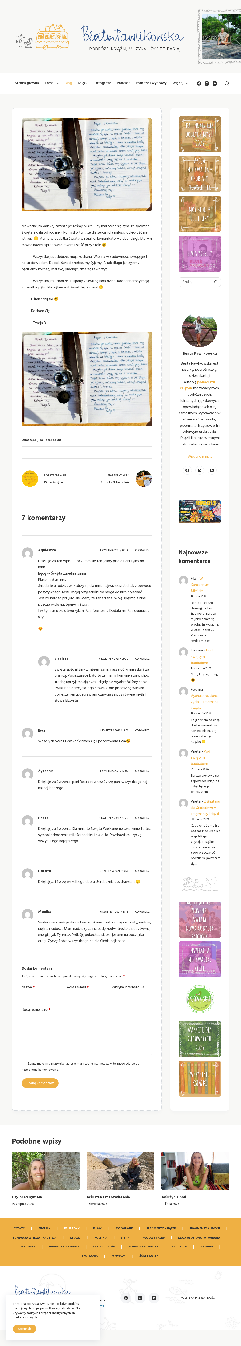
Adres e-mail (78, 987)
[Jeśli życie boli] (195, 1171)
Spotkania (90, 1256)
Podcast (123, 83)
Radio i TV (179, 1246)
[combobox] (195, 282)
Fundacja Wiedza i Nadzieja (34, 1237)
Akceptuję (25, 1328)
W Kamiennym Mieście (200, 585)
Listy (125, 1237)
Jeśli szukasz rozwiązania (108, 1197)
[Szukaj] (227, 83)
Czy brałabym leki (27, 1197)
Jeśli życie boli (173, 1197)
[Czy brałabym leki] (46, 1171)
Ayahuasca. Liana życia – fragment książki (204, 702)
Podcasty (28, 1246)
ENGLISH (44, 1228)
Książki (83, 83)
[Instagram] (207, 83)
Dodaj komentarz (36, 1010)
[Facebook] (199, 83)
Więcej (178, 83)
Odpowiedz (142, 550)
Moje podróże (104, 1246)
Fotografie (102, 83)
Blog (68, 83)
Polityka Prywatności (198, 1298)
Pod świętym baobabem (202, 656)
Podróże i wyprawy (151, 83)
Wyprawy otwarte (143, 1246)
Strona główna (27, 83)
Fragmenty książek (161, 1228)
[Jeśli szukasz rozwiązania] (120, 1171)
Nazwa (28, 987)
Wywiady (118, 1256)
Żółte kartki (149, 1256)
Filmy (97, 1228)
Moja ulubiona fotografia (199, 1237)
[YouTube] (215, 83)
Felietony (72, 1228)
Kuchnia (100, 1237)
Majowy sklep (154, 1237)
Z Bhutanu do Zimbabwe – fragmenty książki (205, 808)
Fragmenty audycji (205, 1228)
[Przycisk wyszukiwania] (216, 282)
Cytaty (19, 1228)
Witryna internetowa (128, 987)
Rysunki (207, 1246)
